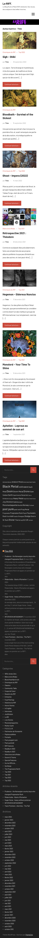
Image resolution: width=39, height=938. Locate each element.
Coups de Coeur (10, 691)
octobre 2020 (9, 924)
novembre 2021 (10, 886)
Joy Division (8, 502)
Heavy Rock (26, 498)
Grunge (11, 498)
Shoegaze (21, 516)
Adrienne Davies (7, 482)
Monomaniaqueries (10, 505)
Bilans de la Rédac (9, 229)
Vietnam (31, 520)
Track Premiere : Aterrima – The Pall (17, 637)
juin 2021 (8, 900)
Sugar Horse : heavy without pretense (18, 597)
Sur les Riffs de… (10, 763)
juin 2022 (8, 866)
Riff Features (9, 746)
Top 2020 (8, 772)
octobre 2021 (9, 889)
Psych (25, 513)
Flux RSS (9, 551)
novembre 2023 (10, 826)
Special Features (10, 760)
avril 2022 (8, 872)
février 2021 (9, 912)
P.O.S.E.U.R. (9, 729)
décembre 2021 (10, 883)
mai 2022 (8, 869)
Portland (31, 505)
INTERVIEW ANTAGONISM (14, 617)
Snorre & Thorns (10, 757)
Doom (10, 491)
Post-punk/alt (9, 743)
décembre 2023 (10, 823)
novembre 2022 (10, 857)
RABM (12, 516)
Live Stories (9, 720)
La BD (7, 717)
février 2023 (9, 849)
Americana (26, 482)
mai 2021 (8, 903)
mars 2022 (8, 874)
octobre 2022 (9, 860)
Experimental (17, 495)
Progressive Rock (16, 513)
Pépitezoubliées (10, 734)
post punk (8, 509)
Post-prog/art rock (11, 740)
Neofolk (20, 505)
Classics (7, 685)
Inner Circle (32, 498)
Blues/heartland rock (12, 680)
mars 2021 (8, 909)
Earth (10, 495)
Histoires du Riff (10, 703)
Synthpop (8, 766)
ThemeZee (29, 935)
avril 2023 (8, 843)
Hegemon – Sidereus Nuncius (19, 294)
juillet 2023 (8, 834)
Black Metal (10, 486)
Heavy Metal (18, 498)
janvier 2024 (9, 820)
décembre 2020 (10, 918)
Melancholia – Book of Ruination (16, 579)
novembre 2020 (10, 921)
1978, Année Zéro (10, 674)
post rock (17, 509)
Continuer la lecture (11, 84)
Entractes (8, 697)
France (30, 495)
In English (8, 708)
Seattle (16, 516)
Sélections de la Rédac (12, 754)
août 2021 (8, 895)
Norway (26, 505)
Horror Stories (9, 705)
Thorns (17, 520)
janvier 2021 (9, 915)
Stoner (12, 520)
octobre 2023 (9, 828)
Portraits (8, 737)
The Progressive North (12, 769)
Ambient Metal (17, 482)
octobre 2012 (9, 929)
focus (23, 495)
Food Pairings (9, 700)
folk (27, 495)
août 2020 (8, 926)
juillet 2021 (8, 898)
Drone (27, 491)
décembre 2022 (10, 854)
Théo (7, 62)
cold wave (23, 486)
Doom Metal (18, 491)
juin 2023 (8, 837)
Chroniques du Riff (9, 52)
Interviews (8, 711)
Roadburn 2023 (10, 752)
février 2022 (9, 877)
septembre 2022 (10, 863)
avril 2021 (8, 906)
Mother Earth (9, 726)
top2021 (23, 520)
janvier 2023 (9, 851)
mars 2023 (8, 846)
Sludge (27, 516)
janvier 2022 (9, 880)
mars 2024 (8, 817)
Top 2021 (21, 229)
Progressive (6, 513)
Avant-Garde (32, 482)
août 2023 (8, 831)
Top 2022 (22, 52)
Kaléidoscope (17, 502)
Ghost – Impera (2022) (15, 175)
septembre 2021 (10, 892)
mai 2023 (8, 840)
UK (27, 520)
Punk (8, 516)
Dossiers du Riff (10, 694)
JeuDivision (9, 714)
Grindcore (6, 498)
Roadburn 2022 (10, 749)
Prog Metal (25, 509)
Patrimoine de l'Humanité (13, 731)
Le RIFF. (7, 3)
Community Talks (11, 688)
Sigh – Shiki (9, 56)
